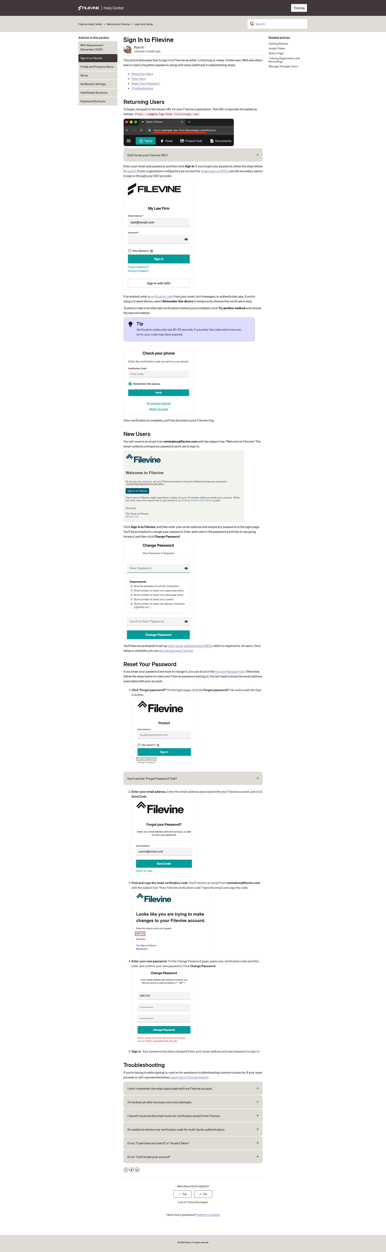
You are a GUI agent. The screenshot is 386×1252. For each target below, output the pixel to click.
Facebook (125, 1169)
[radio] (182, 1194)
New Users (138, 79)
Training (299, 8)
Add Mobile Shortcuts (94, 92)
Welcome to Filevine (118, 24)
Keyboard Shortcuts (92, 101)
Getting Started (278, 43)
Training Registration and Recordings (284, 59)
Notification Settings (93, 84)
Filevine (188, 1242)
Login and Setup (143, 24)
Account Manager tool (229, 671)
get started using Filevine (176, 651)
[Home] (101, 7)
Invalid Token (277, 48)
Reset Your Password (145, 83)
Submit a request (208, 1215)
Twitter (131, 1169)
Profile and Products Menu (97, 67)
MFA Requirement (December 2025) (91, 47)
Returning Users (142, 74)
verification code (161, 296)
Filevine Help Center (90, 24)
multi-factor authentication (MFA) (189, 646)
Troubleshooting (142, 88)
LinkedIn (137, 1169)
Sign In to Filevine (91, 58)
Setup (84, 75)
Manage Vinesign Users (283, 66)
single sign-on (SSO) (214, 171)
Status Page (276, 53)
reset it (131, 171)
